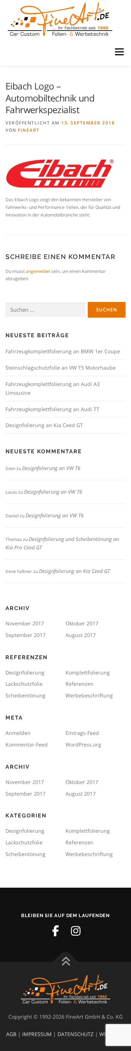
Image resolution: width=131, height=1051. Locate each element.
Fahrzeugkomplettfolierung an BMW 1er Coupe (62, 351)
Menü (118, 52)
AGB (11, 1034)
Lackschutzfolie (24, 683)
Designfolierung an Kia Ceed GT (44, 425)
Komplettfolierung (88, 672)
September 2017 (25, 635)
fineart (29, 130)
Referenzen (80, 683)
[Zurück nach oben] (66, 962)
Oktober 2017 (82, 623)
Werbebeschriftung (89, 695)
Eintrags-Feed (82, 732)
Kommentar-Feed (26, 744)
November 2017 (24, 623)
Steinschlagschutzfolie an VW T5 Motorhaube (60, 367)
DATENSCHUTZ (75, 1034)
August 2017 (81, 635)
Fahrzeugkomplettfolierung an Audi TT (52, 409)
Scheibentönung (25, 695)
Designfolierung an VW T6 (51, 468)
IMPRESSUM (37, 1034)
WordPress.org (83, 744)
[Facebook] (55, 930)
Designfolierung (24, 672)
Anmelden (18, 732)
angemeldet (38, 271)
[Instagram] (75, 930)
